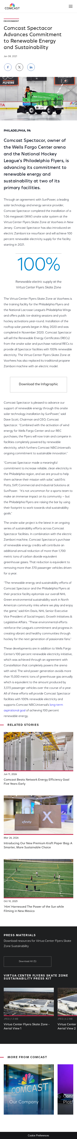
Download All (27, 961)
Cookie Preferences (38, 1135)
